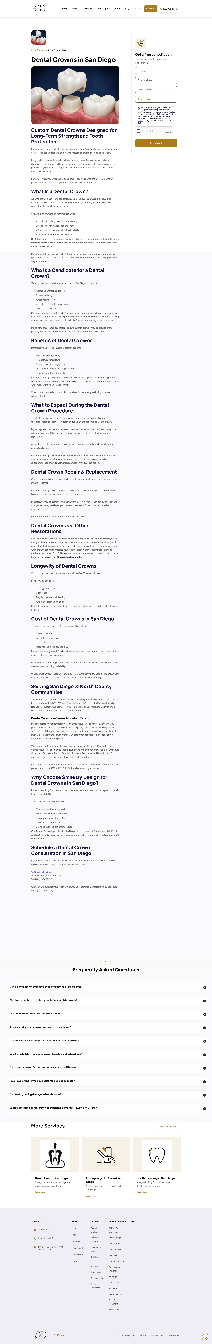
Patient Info (78, 1254)
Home (64, 8)
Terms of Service (139, 1335)
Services (42, 50)
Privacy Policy (124, 1335)
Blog (127, 8)
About (75, 1234)
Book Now (150, 9)
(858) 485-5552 (168, 9)
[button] (75, 8)
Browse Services (168, 1126)
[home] (40, 8)
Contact (137, 8)
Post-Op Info (104, 8)
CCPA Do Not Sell (155, 1335)
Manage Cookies (172, 1335)
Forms (118, 8)
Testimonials (78, 1248)
